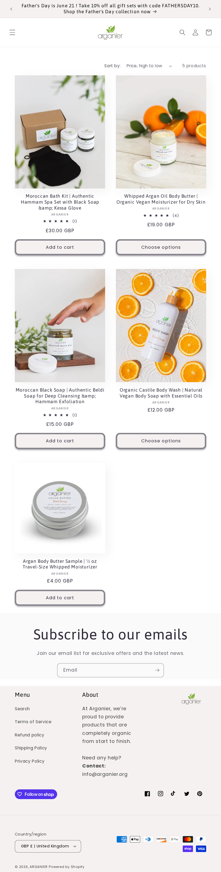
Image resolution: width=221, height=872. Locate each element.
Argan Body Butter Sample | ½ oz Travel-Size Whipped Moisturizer (60, 564)
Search (22, 709)
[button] (12, 32)
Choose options (161, 247)
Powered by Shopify (67, 866)
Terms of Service (33, 722)
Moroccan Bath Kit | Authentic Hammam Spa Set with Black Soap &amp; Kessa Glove (60, 202)
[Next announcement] (210, 9)
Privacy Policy (29, 761)
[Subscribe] (157, 670)
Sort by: (112, 66)
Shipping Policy (31, 748)
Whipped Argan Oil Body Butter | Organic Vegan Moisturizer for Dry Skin (161, 199)
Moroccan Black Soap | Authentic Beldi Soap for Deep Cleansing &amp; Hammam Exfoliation (60, 396)
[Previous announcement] (11, 9)
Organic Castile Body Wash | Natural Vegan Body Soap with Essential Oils (161, 393)
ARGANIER (38, 866)
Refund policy (29, 735)
